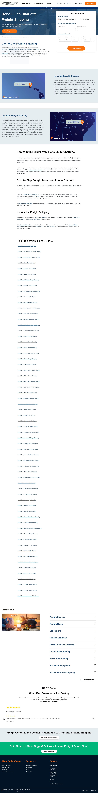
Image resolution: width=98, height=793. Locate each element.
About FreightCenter (6, 765)
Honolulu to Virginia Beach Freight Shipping (29, 257)
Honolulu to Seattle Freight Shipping (27, 296)
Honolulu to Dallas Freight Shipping (27, 511)
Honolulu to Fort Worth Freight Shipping (28, 488)
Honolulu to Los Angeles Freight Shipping (28, 432)
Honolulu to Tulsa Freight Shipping (26, 263)
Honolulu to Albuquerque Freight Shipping (28, 596)
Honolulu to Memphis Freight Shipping (27, 421)
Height (73, 36)
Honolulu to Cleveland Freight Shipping (28, 533)
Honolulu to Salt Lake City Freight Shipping (29, 325)
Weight (84, 36)
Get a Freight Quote (9, 31)
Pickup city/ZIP (61, 26)
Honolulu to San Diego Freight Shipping (28, 313)
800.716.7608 (50, 226)
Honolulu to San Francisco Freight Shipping (29, 308)
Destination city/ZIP (81, 26)
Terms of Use (93, 790)
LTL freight (20, 49)
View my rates (76, 48)
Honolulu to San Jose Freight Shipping (27, 302)
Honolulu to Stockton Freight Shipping (27, 285)
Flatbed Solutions (58, 638)
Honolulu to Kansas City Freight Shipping (28, 454)
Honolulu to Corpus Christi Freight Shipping (29, 517)
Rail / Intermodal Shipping (62, 672)
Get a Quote (90, 3)
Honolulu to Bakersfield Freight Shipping (28, 562)
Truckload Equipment (60, 665)
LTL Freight (55, 631)
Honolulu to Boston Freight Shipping (27, 550)
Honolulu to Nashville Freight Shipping (27, 392)
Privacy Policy (85, 790)
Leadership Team (6, 767)
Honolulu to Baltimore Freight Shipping (27, 556)
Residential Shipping (60, 652)
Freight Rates (56, 624)
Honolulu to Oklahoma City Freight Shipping (29, 370)
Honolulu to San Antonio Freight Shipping (28, 319)
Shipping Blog (29, 767)
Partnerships (4, 769)
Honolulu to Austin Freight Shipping (27, 567)
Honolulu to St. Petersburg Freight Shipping (29, 291)
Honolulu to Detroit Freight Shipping (27, 500)
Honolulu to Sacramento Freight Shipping (28, 330)
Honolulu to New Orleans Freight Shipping (28, 387)
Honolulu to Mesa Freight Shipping (26, 415)
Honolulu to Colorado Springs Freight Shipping (30, 528)
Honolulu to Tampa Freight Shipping (27, 274)
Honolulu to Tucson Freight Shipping (27, 268)
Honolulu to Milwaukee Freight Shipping (28, 404)
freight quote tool (39, 226)
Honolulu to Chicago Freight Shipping (27, 539)
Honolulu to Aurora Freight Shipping (27, 573)
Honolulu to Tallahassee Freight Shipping (28, 279)
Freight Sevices (57, 617)
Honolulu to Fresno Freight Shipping (27, 483)
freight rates (5, 53)
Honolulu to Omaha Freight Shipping (27, 364)
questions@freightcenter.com (56, 783)
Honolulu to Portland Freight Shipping (27, 342)
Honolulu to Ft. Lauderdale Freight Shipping (29, 477)
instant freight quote (25, 224)
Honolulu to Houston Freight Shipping (27, 471)
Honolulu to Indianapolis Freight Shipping (28, 466)
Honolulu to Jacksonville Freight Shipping (28, 460)
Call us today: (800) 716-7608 (49, 8)
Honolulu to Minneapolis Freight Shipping (28, 398)
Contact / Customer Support (8, 771)
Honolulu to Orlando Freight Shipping (27, 358)
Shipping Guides (29, 771)
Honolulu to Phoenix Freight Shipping (27, 347)
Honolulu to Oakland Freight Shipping (27, 375)
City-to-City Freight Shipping (49, 737)
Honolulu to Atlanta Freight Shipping (27, 579)
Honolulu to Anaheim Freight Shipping (27, 590)
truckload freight (27, 49)
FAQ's (27, 769)
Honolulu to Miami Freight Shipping (27, 409)
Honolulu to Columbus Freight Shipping (28, 522)
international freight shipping (34, 219)
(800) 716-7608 (53, 765)
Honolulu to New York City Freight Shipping (29, 381)
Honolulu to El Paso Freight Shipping (27, 494)
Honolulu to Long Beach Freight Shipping (28, 438)
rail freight (36, 49)
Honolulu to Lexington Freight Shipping (28, 443)
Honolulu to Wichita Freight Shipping (27, 246)
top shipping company (34, 55)
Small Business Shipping (62, 645)
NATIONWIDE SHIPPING (10, 37)
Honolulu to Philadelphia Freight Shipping (28, 353)
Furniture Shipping (59, 658)
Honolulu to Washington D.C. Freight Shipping (29, 251)
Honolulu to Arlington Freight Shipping (27, 584)
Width (66, 36)
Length (59, 36)
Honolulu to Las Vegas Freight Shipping (28, 449)
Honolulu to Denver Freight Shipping (27, 505)
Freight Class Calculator (31, 765)
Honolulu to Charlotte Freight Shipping (27, 545)
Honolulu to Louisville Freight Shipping (27, 426)
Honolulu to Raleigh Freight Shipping (27, 336)
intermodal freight (12, 49)
